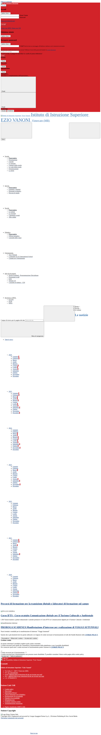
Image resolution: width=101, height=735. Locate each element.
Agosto (15, 369)
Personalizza (5, 638)
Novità (77, 308)
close (3, 139)
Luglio (15, 367)
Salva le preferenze (16, 656)
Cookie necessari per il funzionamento (13, 652)
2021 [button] (10, 538)
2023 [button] (10, 465)
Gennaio (16, 356)
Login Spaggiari (51, 50)
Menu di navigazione (37, 336)
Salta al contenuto (6, 1)
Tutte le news (9, 339)
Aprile (15, 362)
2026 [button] (10, 355)
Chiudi (3, 61)
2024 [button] (10, 428)
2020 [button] (10, 575)
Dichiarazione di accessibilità (14, 696)
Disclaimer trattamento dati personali (12, 718)
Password (22, 17)
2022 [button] (10, 501)
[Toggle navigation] (16, 130)
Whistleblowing (10, 700)
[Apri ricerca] (84, 130)
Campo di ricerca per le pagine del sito (13, 320)
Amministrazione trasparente (13, 703)
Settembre (16, 371)
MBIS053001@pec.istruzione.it (26, 676)
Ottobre (15, 372)
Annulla (4, 111)
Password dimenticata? (8, 21)
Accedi (4, 5)
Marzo (15, 360)
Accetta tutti (31, 638)
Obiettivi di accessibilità (12, 698)
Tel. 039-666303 (12, 673)
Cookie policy (9, 689)
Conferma (10, 111)
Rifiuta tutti (17, 638)
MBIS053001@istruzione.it (25, 674)
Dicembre (16, 376)
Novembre (16, 374)
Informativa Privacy (11, 693)
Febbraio (16, 358)
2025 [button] (10, 391)
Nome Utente (23, 15)
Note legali (8, 691)
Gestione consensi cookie (13, 702)
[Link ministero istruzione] (9, 3)
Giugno (16, 365)
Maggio (15, 364)
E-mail (21, 46)
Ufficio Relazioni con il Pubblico (15, 694)
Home (77, 306)
